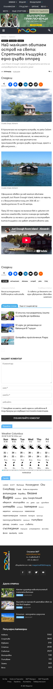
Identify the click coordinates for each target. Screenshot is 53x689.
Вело (43, 7)
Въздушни (35, 2)
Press (9, 682)
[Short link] (36, 84)
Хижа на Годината (39, 11)
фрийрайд (13, 533)
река (40, 281)
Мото (5, 11)
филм (5, 533)
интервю (9, 507)
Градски (23, 7)
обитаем (25, 281)
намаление (30, 511)
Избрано (4, 41)
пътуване (37, 520)
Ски (43, 485)
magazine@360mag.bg (41, 565)
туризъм (23, 529)
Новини (19, 607)
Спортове (5, 639)
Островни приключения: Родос (31, 337)
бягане (32, 493)
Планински (9, 7)
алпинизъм (9, 493)
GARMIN (5, 485)
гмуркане (18, 498)
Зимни (12, 2)
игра (37, 503)
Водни (22, 2)
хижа (21, 533)
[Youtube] (43, 572)
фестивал (45, 529)
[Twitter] (36, 572)
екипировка (19, 502)
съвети (29, 524)
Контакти (27, 682)
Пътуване (13, 41)
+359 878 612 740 (33, 554)
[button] (49, 30)
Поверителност (39, 682)
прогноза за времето (12, 520)
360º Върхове (43, 679)
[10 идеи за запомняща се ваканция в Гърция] (7, 328)
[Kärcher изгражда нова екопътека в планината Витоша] (7, 592)
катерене (30, 507)
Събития (5, 651)
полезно (31, 516)
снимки (14, 524)
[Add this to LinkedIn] (26, 84)
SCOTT (12, 485)
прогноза (40, 516)
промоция (26, 520)
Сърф (18, 489)
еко (27, 503)
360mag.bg (7, 72)
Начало (3, 37)
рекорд (6, 524)
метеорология (17, 511)
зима (32, 503)
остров (33, 281)
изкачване (45, 503)
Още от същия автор (28, 306)
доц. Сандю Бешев (32, 498)
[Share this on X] (20, 84)
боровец (21, 493)
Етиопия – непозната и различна (30, 614)
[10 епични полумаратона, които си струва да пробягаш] (7, 315)
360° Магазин (31, 679)
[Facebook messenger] (15, 84)
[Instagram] (29, 572)
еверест (7, 502)
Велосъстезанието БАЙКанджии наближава (12, 293)
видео (8, 497)
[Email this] (31, 84)
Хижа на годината (30, 489)
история (20, 507)
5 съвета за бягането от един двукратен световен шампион (39, 294)
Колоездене (32, 485)
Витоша (20, 485)
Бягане (35, 7)
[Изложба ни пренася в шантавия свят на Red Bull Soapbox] (7, 605)
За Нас (4, 679)
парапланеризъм (10, 516)
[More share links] (41, 84)
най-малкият (14, 281)
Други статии (11, 583)
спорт (21, 524)
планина (23, 516)
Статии (20, 41)
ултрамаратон (34, 529)
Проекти (17, 682)
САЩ (46, 281)
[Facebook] (22, 572)
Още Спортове (19, 11)
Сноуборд (9, 489)
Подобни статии (9, 306)
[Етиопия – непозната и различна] (7, 617)
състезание (11, 528)
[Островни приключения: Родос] (7, 340)
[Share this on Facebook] (10, 84)
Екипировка (6, 655)
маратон (6, 511)
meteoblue (26, 473)
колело (41, 507)
